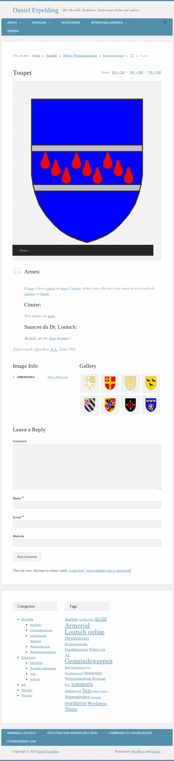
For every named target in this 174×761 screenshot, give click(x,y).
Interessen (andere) (107, 22)
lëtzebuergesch (74, 673)
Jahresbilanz (78, 667)
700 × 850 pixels (57, 377)
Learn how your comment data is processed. (100, 570)
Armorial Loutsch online (85, 628)
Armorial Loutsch (21, 733)
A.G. (32, 338)
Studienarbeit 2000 (21, 741)
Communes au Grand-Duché (130, 733)
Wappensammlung (43, 651)
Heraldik (39, 22)
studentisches (73, 691)
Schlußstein (82, 684)
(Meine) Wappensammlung (80, 55)
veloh (95, 691)
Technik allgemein (43, 668)
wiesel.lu (96, 697)
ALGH (100, 619)
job (23, 684)
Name (18, 498)
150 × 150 (118, 72)
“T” (132, 55)
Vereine (13, 31)
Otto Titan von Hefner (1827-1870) (72, 733)
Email (18, 517)
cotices (50, 288)
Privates (26, 690)
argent (76, 288)
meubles (36, 624)
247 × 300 (136, 72)
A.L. (54, 349)
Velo (87, 690)
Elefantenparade (76, 644)
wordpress (76, 702)
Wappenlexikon (77, 696)
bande (44, 293)
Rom (67, 685)
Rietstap (99, 678)
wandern (103, 691)
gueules (29, 293)
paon (51, 316)
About (12, 22)
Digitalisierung (77, 638)
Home (36, 55)
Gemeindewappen (89, 660)
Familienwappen (113, 55)
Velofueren (70, 22)
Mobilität (36, 662)
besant (61, 338)
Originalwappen (41, 630)
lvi (89, 667)
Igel (67, 667)
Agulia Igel (86, 619)
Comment (20, 441)
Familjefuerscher (77, 649)
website (35, 679)
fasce (64, 288)
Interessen (28, 657)
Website (18, 536)
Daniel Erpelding (35, 10)
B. (27, 338)
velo (33, 673)
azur (31, 288)
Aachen (71, 619)
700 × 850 (154, 72)
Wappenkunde (40, 646)
